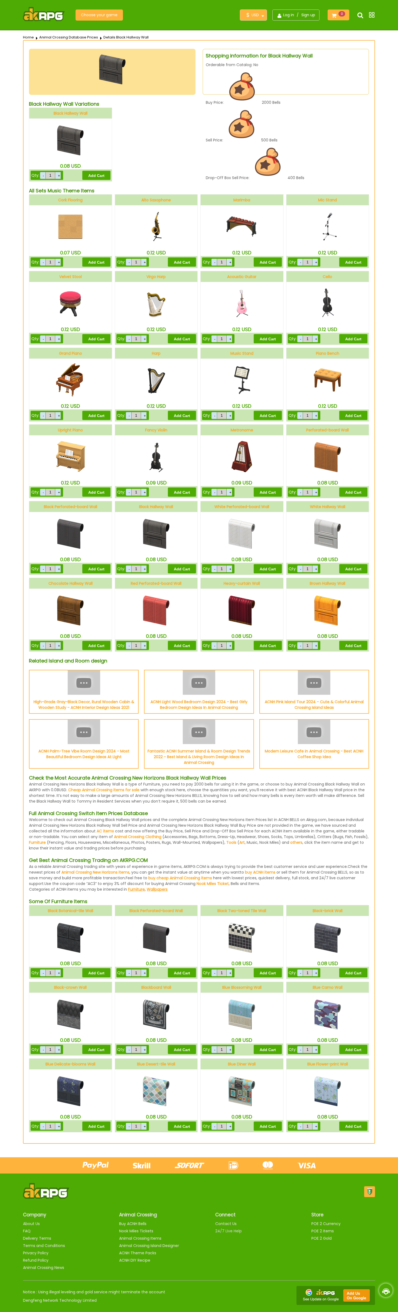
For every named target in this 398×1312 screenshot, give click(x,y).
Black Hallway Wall (70, 113)
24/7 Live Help (228, 1231)
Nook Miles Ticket (213, 883)
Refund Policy (35, 1260)
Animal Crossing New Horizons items (95, 872)
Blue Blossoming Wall (242, 987)
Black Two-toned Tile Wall (241, 910)
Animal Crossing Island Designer (149, 1245)
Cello (327, 276)
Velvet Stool (70, 276)
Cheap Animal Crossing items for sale (103, 790)
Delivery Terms (37, 1238)
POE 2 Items (322, 1231)
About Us (31, 1223)
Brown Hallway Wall (327, 583)
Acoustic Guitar (241, 276)
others (296, 842)
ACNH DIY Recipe (134, 1260)
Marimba (241, 200)
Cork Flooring (70, 200)
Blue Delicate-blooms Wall (70, 1064)
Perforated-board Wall (327, 430)
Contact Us (226, 1223)
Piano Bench (327, 353)
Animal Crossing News (43, 1267)
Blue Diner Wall (242, 1064)
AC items (105, 831)
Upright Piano (70, 430)
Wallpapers (157, 889)
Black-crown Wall (70, 987)
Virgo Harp (156, 276)
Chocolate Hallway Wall (70, 583)
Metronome (242, 430)
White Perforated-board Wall (241, 506)
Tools (231, 842)
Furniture (37, 842)
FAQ (27, 1231)
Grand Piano (70, 353)
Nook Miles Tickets (136, 1231)
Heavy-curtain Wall (242, 583)
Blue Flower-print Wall (327, 1064)
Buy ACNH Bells (132, 1223)
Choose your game (99, 15)
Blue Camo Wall (327, 987)
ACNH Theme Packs (137, 1253)
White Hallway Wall (327, 506)
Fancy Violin (156, 430)
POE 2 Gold (321, 1238)
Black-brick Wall (327, 910)
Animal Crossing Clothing (137, 836)
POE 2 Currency (326, 1223)
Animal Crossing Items (140, 1238)
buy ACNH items (260, 872)
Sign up (308, 15)
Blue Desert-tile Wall (156, 1064)
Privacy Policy (35, 1253)
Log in (288, 15)
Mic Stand (327, 200)
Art (242, 842)
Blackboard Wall (156, 987)
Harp (156, 353)
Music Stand (241, 353)
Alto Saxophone (156, 200)
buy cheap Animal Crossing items (180, 878)
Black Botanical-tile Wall (70, 910)
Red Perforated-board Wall (156, 583)
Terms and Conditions (44, 1245)
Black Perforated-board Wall (70, 506)
